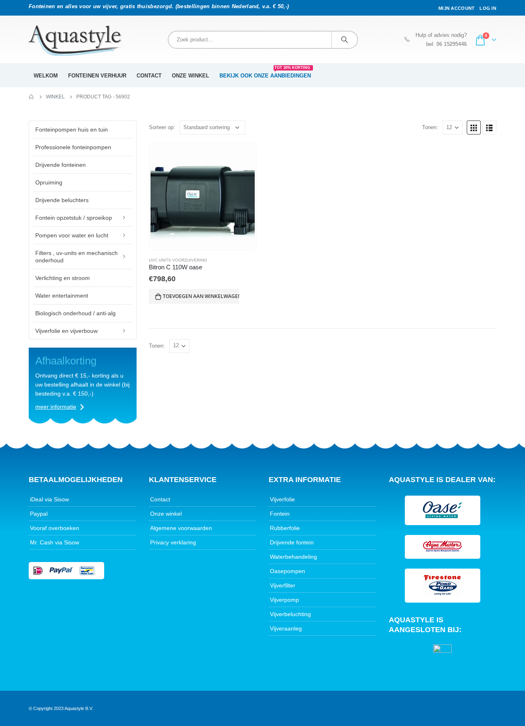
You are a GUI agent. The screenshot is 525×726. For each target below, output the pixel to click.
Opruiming (48, 182)
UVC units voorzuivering (178, 260)
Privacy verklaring (173, 542)
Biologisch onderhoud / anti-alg (75, 313)
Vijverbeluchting (290, 614)
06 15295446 (451, 44)
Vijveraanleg (286, 628)
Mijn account (456, 8)
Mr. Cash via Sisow (54, 542)
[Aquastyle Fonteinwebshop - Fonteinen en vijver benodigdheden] (75, 40)
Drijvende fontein (292, 542)
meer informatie (55, 406)
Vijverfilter (282, 585)
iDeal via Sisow (49, 499)
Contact (149, 76)
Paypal (39, 513)
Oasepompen (287, 571)
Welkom (46, 76)
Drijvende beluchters (62, 200)
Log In (487, 8)
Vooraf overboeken (54, 528)
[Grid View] (474, 127)
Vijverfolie (282, 499)
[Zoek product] (344, 40)
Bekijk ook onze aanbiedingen (265, 73)
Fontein (280, 513)
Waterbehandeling (293, 556)
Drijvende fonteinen (60, 165)
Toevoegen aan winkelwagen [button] (201, 296)
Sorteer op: (162, 127)
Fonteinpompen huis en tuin (71, 129)
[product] (203, 196)
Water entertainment (61, 295)
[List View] (489, 127)
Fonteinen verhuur (97, 76)
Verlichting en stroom (62, 278)
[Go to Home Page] (31, 96)
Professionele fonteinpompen (73, 147)
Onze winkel (190, 76)
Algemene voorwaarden (181, 528)
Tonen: (430, 127)
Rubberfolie (285, 528)
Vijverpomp (284, 599)
